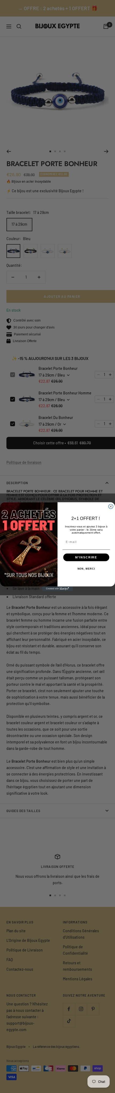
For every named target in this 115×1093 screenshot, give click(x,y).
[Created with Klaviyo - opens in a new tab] (57, 588)
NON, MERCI (86, 568)
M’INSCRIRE (86, 557)
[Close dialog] (111, 506)
